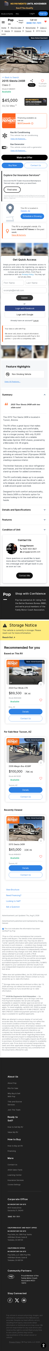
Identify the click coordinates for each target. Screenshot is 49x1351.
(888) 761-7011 (33, 23)
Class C (43, 28)
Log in (36, 320)
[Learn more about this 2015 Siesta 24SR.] (26, 828)
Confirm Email (14, 294)
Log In (32, 14)
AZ (29, 211)
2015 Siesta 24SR (17, 844)
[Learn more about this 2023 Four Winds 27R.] (26, 672)
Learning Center (15, 1175)
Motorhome (31, 28)
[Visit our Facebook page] (10, 1300)
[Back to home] (10, 21)
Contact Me (24, 575)
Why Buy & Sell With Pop (14, 1094)
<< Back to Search (10, 77)
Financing (12, 1151)
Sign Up (43, 14)
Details (25, 711)
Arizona (17, 31)
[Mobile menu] (3, 21)
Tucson (28, 31)
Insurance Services (16, 1180)
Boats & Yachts (7, 14)
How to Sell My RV (15, 1127)
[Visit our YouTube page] (24, 1300)
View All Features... (18, 139)
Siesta (7, 31)
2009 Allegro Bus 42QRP (20, 766)
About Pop (12, 1083)
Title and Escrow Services (15, 1103)
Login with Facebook (24, 308)
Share (31, 85)
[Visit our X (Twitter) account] (17, 1300)
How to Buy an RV (15, 1146)
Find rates (12, 189)
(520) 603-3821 (29, 549)
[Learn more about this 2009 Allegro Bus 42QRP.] (26, 750)
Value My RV (13, 1132)
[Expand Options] (41, 684)
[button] (43, 1345)
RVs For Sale (16, 28)
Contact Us (25, 718)
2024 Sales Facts (15, 1170)
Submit (24, 298)
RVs (17, 14)
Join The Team (14, 1110)
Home (3, 28)
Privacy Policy (28, 274)
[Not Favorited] (42, 80)
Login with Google (25, 314)
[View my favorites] (45, 21)
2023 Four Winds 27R (18, 688)
